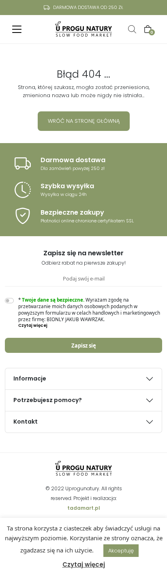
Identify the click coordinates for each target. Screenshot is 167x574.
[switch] (9, 300)
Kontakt (25, 421)
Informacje (29, 378)
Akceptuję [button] (121, 550)
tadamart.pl (83, 507)
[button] (90, 325)
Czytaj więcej (83, 564)
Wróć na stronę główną (84, 121)
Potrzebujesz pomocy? (47, 400)
